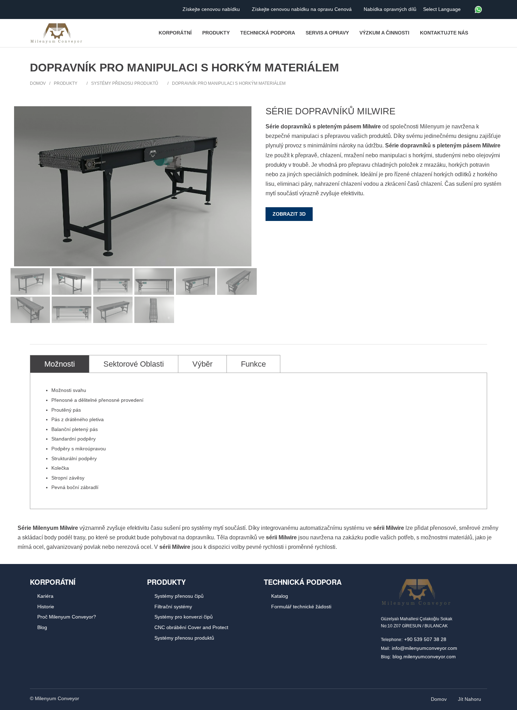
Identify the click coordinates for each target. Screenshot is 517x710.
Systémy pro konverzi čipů (183, 617)
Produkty (65, 83)
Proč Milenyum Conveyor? (66, 617)
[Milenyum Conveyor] (56, 33)
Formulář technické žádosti (301, 606)
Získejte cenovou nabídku (212, 9)
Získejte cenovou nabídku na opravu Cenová (302, 9)
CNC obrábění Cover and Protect (191, 627)
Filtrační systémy (173, 606)
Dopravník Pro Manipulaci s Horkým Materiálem (229, 83)
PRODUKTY (166, 582)
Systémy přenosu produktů (124, 83)
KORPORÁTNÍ (53, 582)
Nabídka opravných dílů (391, 9)
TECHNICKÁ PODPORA (303, 582)
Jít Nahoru (470, 699)
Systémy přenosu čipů (179, 596)
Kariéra (45, 596)
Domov (38, 83)
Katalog (279, 596)
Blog (42, 627)
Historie (45, 606)
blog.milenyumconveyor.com (424, 656)
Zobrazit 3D (289, 214)
